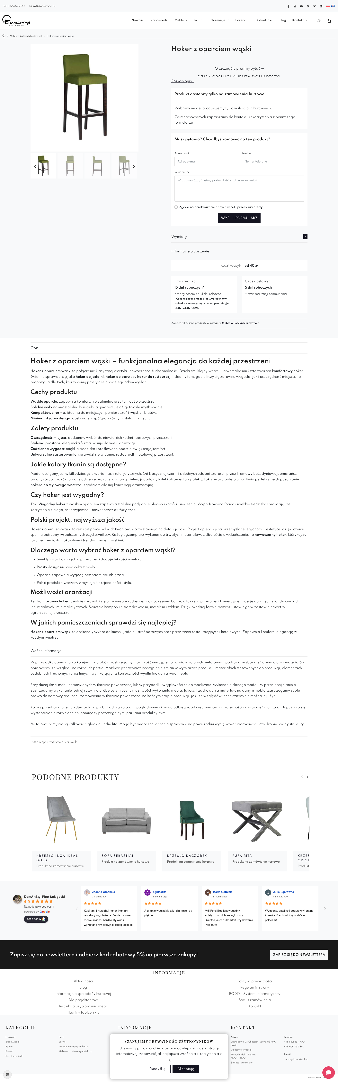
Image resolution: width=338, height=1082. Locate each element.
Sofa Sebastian (118, 856)
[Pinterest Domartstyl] (308, 6)
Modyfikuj (158, 1069)
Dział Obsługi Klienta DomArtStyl (239, 77)
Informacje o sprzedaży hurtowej (83, 994)
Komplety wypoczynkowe (73, 1047)
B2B (196, 20)
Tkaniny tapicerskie (83, 1012)
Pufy (61, 1037)
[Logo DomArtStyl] (16, 20)
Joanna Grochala (103, 892)
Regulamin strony (254, 987)
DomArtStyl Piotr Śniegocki (44, 896)
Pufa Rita (242, 856)
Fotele (9, 1047)
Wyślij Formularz (239, 218)
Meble (179, 20)
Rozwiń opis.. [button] (182, 81)
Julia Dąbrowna (283, 892)
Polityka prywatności (254, 981)
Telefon (246, 153)
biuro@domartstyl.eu (42, 6)
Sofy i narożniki (14, 1056)
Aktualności (264, 20)
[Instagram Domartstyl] (295, 6)
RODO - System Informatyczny (254, 994)
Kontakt (298, 20)
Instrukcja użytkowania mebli (55, 742)
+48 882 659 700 (13, 6)
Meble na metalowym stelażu (75, 1051)
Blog (283, 20)
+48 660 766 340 (294, 1047)
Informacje (217, 20)
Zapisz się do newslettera (299, 955)
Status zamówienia (255, 1000)
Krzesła (9, 1051)
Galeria (240, 20)
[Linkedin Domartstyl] (321, 6)
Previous (35, 166)
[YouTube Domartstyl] (301, 6)
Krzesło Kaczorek (187, 856)
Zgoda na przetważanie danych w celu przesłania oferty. (221, 207)
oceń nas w (34, 919)
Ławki (62, 1042)
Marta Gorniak (222, 892)
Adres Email (181, 153)
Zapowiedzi (159, 20)
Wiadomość (182, 172)
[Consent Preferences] (7, 1074)
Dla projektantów (83, 1000)
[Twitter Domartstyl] (314, 6)
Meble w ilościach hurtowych (240, 323)
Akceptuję (185, 1069)
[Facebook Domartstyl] (288, 6)
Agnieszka (159, 892)
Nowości (138, 20)
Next (134, 166)
